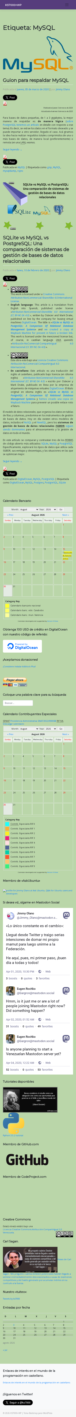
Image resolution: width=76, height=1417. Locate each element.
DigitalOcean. (29, 322)
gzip (49, 167)
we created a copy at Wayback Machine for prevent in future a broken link (42, 331)
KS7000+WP (13, 4)
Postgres (39, 482)
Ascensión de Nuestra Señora (67, 555)
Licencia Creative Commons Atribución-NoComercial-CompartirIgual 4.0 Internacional (39, 364)
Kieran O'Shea (52, 621)
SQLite (44, 443)
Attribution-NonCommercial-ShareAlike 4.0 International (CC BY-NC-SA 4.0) (42, 379)
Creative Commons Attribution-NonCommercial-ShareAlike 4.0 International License (41, 298)
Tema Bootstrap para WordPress (38, 1413)
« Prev (10, 515)
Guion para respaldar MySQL (36, 80)
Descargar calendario (13, 723)
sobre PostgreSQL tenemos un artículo (38, 123)
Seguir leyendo (12, 149)
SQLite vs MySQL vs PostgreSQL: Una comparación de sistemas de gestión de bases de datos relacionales (36, 249)
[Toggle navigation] (67, 5)
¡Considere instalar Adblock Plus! (19, 666)
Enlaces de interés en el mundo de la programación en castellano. (37, 1382)
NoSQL (28, 422)
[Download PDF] (5, 103)
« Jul (5, 1350)
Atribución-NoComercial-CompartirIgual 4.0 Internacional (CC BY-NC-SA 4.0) (42, 345)
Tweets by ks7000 (11, 1298)
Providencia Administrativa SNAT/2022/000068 (33, 721)
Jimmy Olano (63, 89)
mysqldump (9, 170)
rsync (20, 170)
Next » (65, 515)
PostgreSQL (66, 443)
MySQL (21, 167)
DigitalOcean (25, 479)
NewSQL (41, 422)
